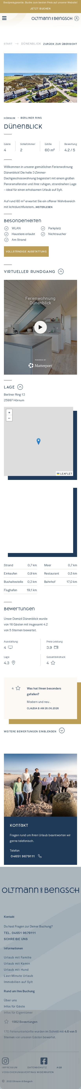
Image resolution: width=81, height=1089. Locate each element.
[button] (38, 441)
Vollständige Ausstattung (26, 251)
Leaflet (65, 473)
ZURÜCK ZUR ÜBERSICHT (60, 44)
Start (8, 43)
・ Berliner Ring (29, 117)
